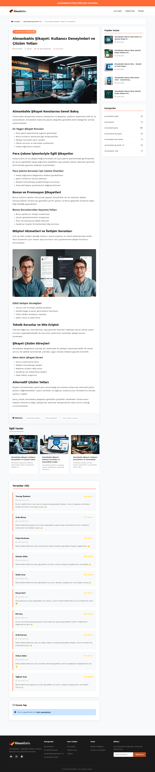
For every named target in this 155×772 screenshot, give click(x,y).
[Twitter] (11, 756)
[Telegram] (22, 756)
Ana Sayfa (118, 11)
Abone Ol (139, 754)
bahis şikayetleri (51, 418)
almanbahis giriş (50, 750)
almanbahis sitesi (51, 757)
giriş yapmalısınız (43, 712)
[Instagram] (16, 756)
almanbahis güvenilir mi (24, 32)
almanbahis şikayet (33, 418)
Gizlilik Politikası (97, 747)
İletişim (141, 11)
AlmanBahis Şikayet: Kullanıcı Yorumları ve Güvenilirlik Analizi (51, 459)
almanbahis (48, 747)
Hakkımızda (130, 11)
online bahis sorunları (70, 418)
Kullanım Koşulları (98, 750)
